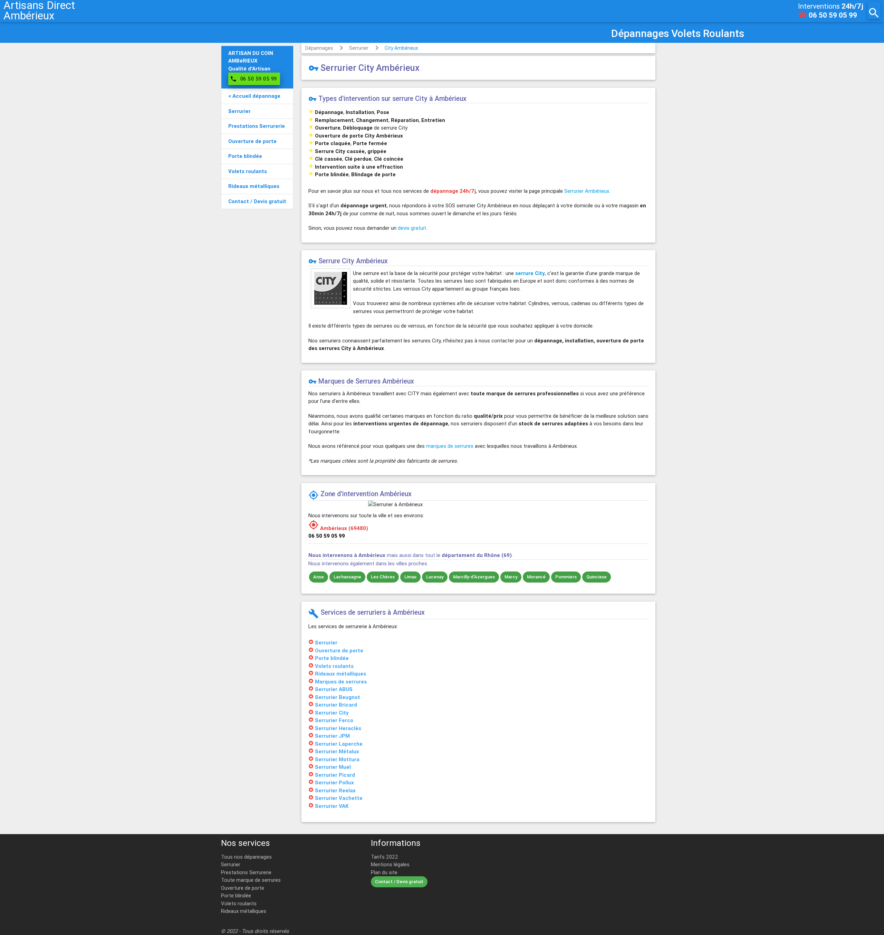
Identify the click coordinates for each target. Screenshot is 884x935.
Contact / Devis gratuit (399, 882)
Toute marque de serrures (251, 880)
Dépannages (319, 48)
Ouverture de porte (242, 888)
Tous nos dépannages (246, 856)
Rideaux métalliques (243, 911)
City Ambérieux (401, 48)
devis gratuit (412, 228)
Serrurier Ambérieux (586, 191)
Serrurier (358, 48)
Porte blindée (236, 895)
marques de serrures (449, 446)
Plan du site (384, 872)
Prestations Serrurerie (246, 872)
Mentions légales (390, 864)
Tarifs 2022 (384, 856)
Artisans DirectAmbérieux (39, 10)
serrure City (530, 273)
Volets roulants (239, 903)
